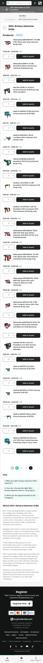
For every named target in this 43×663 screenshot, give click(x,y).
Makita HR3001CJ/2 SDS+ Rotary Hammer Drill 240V (24, 367)
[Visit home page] (40, 3)
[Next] (40, 9)
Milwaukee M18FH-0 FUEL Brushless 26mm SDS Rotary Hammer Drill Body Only (25, 65)
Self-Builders (24, 632)
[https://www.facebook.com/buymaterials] (10, 646)
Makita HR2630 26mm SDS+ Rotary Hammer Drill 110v (24, 415)
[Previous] (3, 9)
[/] (21, 619)
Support (14, 635)
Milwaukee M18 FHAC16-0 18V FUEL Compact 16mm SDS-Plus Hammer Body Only (26, 304)
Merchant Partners (31, 635)
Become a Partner (21, 638)
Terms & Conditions (15, 641)
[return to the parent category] (5, 28)
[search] (8, 3)
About (8, 635)
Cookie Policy (37, 641)
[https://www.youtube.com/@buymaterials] (27, 646)
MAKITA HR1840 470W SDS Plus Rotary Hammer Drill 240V (26, 112)
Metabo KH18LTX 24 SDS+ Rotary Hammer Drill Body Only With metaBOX (26, 89)
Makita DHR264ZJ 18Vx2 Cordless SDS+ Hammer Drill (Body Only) (25, 137)
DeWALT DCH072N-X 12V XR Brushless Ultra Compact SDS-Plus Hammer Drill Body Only (26, 209)
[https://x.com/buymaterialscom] (16, 646)
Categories (11, 19)
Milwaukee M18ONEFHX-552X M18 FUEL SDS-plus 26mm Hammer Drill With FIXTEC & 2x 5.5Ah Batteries (25, 234)
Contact (21, 635)
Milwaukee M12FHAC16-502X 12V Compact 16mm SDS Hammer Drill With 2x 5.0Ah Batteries (26, 324)
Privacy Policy (27, 641)
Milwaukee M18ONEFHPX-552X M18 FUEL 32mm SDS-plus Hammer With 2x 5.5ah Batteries (25, 281)
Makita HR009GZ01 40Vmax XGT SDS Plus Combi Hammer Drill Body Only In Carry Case (25, 440)
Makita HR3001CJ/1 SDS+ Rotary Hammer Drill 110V (26, 391)
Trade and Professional (11, 632)
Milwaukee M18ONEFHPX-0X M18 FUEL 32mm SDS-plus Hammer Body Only (26, 42)
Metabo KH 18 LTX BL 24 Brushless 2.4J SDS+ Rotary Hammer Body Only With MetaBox (24, 346)
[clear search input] (30, 3)
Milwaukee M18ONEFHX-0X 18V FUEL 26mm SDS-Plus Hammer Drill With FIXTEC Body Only (26, 256)
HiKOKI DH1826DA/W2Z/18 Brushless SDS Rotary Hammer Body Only (26, 161)
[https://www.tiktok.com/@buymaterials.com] (32, 646)
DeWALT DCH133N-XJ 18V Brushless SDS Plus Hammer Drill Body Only (26, 185)
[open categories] (3, 3)
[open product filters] (35, 3)
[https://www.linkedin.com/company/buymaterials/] (21, 646)
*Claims (4, 641)
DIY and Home (34, 632)
